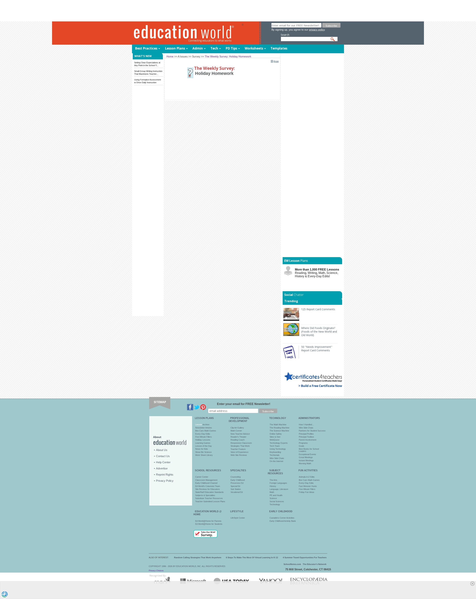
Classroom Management (206, 480)
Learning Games (202, 443)
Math (272, 492)
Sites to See (275, 437)
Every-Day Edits (202, 434)
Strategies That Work (240, 446)
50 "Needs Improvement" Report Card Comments (316, 348)
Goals (301, 446)
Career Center (201, 477)
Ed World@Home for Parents (208, 521)
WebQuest (274, 440)
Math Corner (236, 431)
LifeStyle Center (238, 518)
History (273, 486)
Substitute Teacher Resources (209, 498)
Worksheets (254, 48)
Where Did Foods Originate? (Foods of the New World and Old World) (319, 331)
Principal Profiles (306, 434)
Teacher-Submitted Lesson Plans (210, 501)
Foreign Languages (278, 483)
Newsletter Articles (203, 428)
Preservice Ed (237, 483)
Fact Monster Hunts (308, 486)
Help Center (163, 462)
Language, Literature (279, 489)
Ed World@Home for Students (208, 524)
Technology (275, 504)
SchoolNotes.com (292, 564)
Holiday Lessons (202, 440)
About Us (161, 450)
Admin (197, 48)
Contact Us (163, 456)
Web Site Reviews (239, 455)
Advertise (162, 468)
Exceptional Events (307, 454)
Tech (214, 48)
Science (273, 498)
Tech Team (275, 446)
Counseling (236, 477)
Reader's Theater (238, 437)
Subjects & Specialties (205, 495)
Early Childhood (238, 480)
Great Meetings (306, 457)
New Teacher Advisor (240, 434)
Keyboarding (275, 452)
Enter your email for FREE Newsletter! (243, 404)
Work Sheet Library (204, 455)
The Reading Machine (279, 428)
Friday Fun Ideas (306, 492)
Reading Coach (238, 440)
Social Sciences (277, 501)
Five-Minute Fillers (203, 437)
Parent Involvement (307, 440)
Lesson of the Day (203, 446)
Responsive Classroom (241, 443)
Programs (303, 443)
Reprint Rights (164, 474)
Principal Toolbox (306, 437)
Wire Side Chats (277, 458)
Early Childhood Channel (206, 483)
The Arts (273, 480)
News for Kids (201, 449)
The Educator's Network (314, 564)
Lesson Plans (175, 48)
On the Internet (276, 461)
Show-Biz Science (203, 452)
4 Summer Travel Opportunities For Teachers (305, 557)
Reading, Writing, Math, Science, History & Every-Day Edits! (317, 273)
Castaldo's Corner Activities (282, 518)
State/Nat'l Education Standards (209, 492)
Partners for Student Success (312, 431)
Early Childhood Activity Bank (283, 521)
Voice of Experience (239, 452)
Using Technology (278, 449)
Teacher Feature (238, 449)
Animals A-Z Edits (307, 477)
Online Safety (276, 434)
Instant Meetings (306, 460)
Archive (205, 424)
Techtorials (274, 455)
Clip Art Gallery (237, 428)
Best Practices (146, 48)
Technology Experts (279, 443)
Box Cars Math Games (205, 431)
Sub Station (236, 489)
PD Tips (231, 48)
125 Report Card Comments (318, 309)
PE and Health (276, 495)
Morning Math (305, 463)
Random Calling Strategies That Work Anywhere (197, 557)
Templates (279, 48)
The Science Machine (279, 431)
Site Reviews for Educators (207, 489)
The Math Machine (278, 424)
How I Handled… (306, 424)
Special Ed (235, 486)
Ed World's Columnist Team (207, 486)
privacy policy (317, 29)
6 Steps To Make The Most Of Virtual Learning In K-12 (252, 557)
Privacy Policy (164, 480)
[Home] (187, 33)
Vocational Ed (237, 492)
